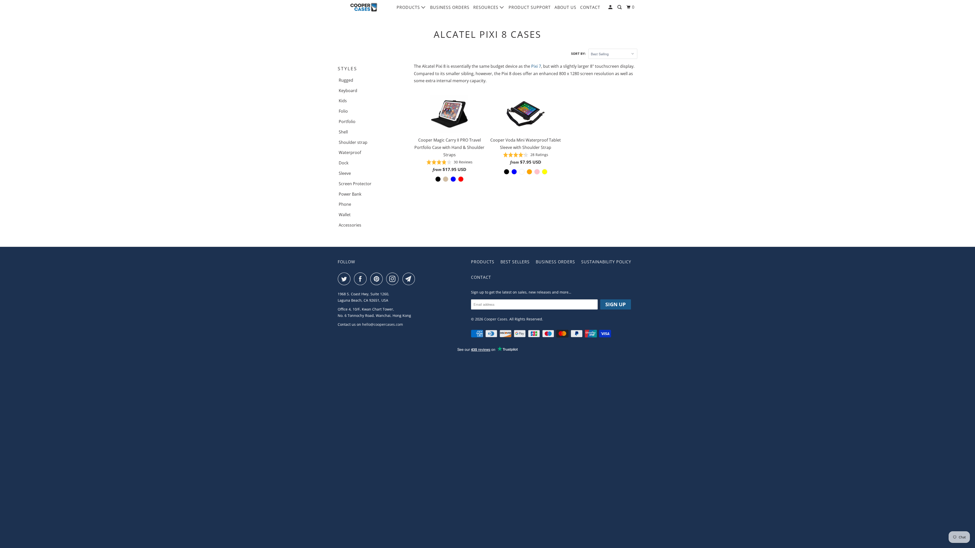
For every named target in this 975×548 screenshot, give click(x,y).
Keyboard (348, 90)
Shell (343, 132)
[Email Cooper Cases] (410, 278)
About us (565, 7)
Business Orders (449, 7)
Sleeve (345, 173)
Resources (486, 7)
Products (409, 7)
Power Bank (350, 194)
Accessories (350, 225)
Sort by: (578, 53)
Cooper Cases (495, 319)
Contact (590, 7)
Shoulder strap (353, 142)
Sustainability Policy (606, 262)
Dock (343, 163)
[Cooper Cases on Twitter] (345, 278)
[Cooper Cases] (364, 7)
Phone (345, 204)
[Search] (620, 7)
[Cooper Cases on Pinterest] (377, 278)
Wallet (345, 214)
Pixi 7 (536, 66)
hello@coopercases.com (382, 324)
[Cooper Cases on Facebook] (361, 278)
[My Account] (610, 7)
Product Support (530, 7)
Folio (343, 111)
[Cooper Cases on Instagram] (393, 278)
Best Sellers (515, 262)
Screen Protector (355, 183)
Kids (343, 101)
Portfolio (347, 121)
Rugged (346, 80)
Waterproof (350, 152)
